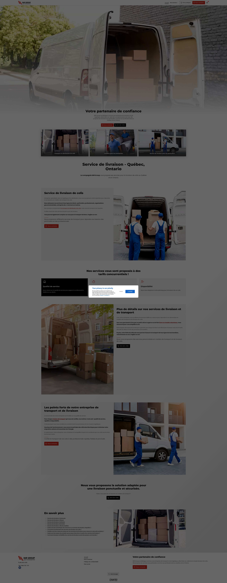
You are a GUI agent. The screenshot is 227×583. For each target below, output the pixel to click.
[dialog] (113, 291)
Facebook (106, 295)
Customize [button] (121, 291)
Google (101, 295)
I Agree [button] (130, 291)
